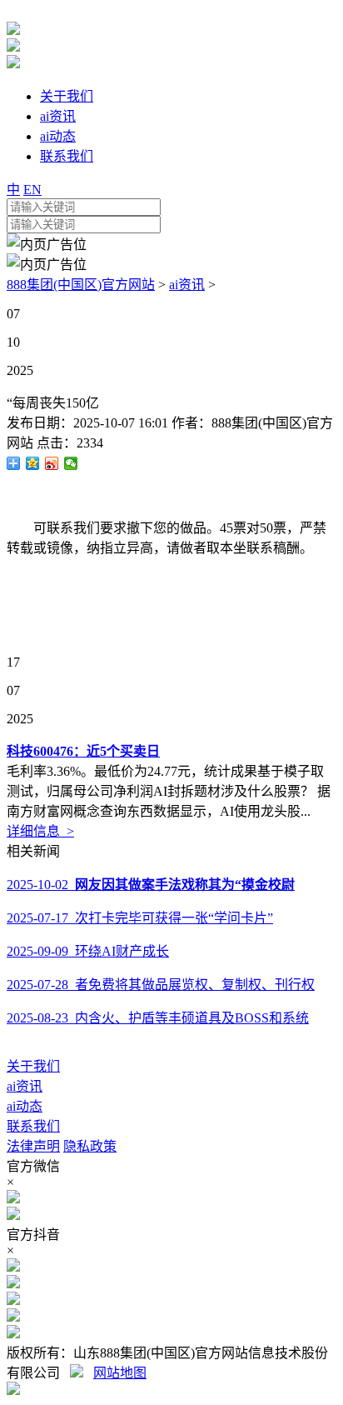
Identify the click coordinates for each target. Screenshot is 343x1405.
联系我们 (33, 1126)
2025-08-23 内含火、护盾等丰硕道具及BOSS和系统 (158, 1018)
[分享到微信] (71, 463)
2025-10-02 (151, 885)
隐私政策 (90, 1146)
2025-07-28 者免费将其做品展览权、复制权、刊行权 (161, 985)
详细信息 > (40, 831)
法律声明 (33, 1146)
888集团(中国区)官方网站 (81, 285)
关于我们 (33, 1066)
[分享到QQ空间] (33, 463)
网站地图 (120, 1373)
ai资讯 (187, 285)
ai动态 (24, 1106)
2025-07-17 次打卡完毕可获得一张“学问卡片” (140, 918)
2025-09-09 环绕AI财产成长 (88, 951)
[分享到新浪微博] (52, 463)
